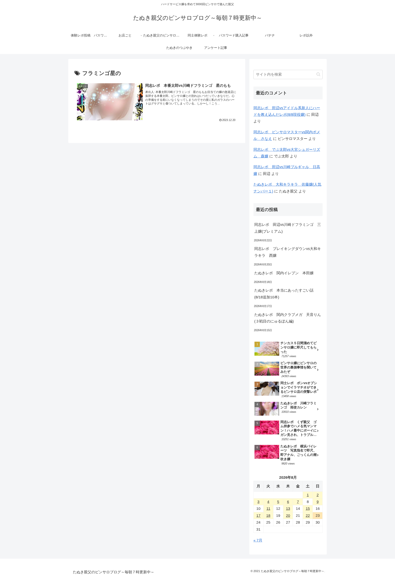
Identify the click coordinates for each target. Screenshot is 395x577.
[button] (318, 74)
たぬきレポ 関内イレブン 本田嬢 (284, 273)
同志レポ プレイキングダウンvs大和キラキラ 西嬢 (287, 252)
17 (258, 516)
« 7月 (257, 540)
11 (268, 509)
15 (308, 509)
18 (268, 516)
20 (288, 516)
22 (308, 516)
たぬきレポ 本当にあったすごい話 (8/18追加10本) (285, 293)
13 (288, 509)
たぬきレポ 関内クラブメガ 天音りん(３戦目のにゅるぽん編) (287, 318)
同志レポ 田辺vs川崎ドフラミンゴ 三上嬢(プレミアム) (287, 228)
